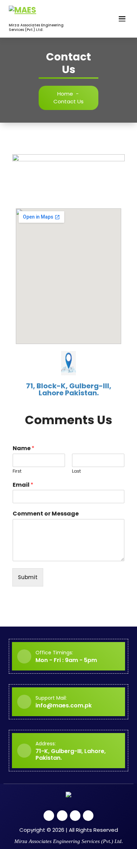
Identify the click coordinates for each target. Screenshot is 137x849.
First (17, 471)
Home (65, 93)
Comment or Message (46, 514)
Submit (28, 577)
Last (76, 471)
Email (23, 485)
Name (23, 448)
